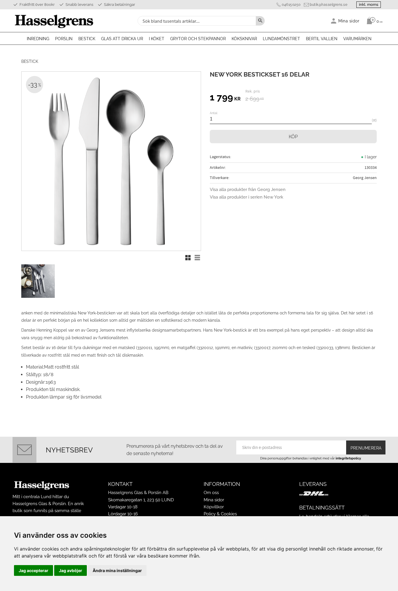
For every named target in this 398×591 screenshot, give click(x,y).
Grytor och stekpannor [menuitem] (198, 38)
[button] (188, 257)
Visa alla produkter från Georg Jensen (248, 189)
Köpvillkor (214, 506)
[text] (225, 98)
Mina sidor (214, 499)
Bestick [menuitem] (86, 38)
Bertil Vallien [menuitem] (321, 38)
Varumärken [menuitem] (357, 38)
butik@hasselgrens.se (328, 5)
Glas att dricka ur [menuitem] (122, 38)
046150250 (291, 5)
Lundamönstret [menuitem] (281, 38)
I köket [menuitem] (156, 38)
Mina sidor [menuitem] (349, 20)
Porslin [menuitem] (64, 38)
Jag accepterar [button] (33, 570)
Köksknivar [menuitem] (244, 38)
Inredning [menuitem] (38, 38)
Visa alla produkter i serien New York (246, 197)
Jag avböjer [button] (70, 570)
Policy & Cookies (220, 513)
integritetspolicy (348, 458)
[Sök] (260, 20)
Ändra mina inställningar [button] (117, 570)
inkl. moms (368, 4)
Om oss (211, 492)
